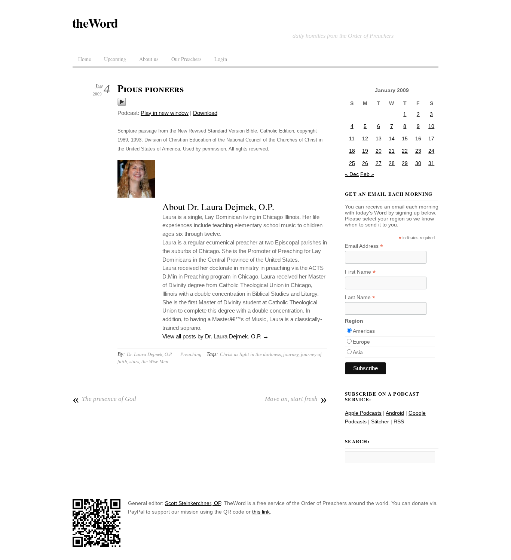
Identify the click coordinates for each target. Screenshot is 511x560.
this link (261, 512)
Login (220, 59)
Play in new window (165, 113)
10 (431, 126)
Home (84, 59)
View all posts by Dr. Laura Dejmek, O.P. (215, 336)
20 (379, 151)
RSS (399, 421)
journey (291, 354)
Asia (358, 352)
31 (431, 163)
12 (365, 138)
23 (418, 151)
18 (352, 151)
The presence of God (104, 399)
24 (431, 151)
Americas (364, 331)
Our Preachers (186, 59)
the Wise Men (154, 361)
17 (431, 138)
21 (392, 151)
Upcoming (115, 59)
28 (392, 163)
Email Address (364, 246)
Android (395, 413)
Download (205, 113)
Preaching (191, 354)
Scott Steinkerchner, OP (193, 503)
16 (418, 138)
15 (405, 138)
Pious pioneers (150, 88)
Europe (361, 342)
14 (392, 138)
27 (379, 163)
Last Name (360, 297)
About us (148, 59)
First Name (360, 272)
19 (365, 151)
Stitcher (380, 421)
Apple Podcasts (363, 413)
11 (352, 138)
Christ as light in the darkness (250, 354)
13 (379, 138)
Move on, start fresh (296, 399)
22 (405, 151)
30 (418, 163)
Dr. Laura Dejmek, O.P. (149, 354)
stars (134, 361)
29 (405, 163)
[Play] (121, 104)
